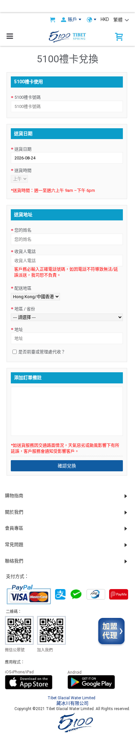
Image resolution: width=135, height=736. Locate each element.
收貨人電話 (25, 251)
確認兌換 (67, 465)
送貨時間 (22, 170)
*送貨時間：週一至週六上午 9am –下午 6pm (53, 190)
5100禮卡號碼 (27, 97)
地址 (18, 329)
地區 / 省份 (24, 308)
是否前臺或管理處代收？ (41, 351)
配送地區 (22, 288)
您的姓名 (22, 230)
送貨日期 (22, 149)
